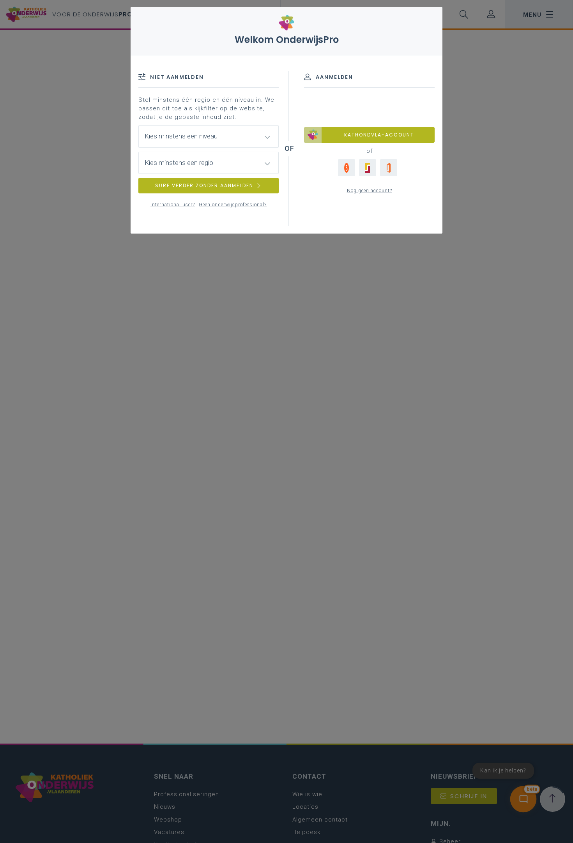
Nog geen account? (369, 190)
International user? (172, 204)
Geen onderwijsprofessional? (233, 204)
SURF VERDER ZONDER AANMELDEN (204, 185)
